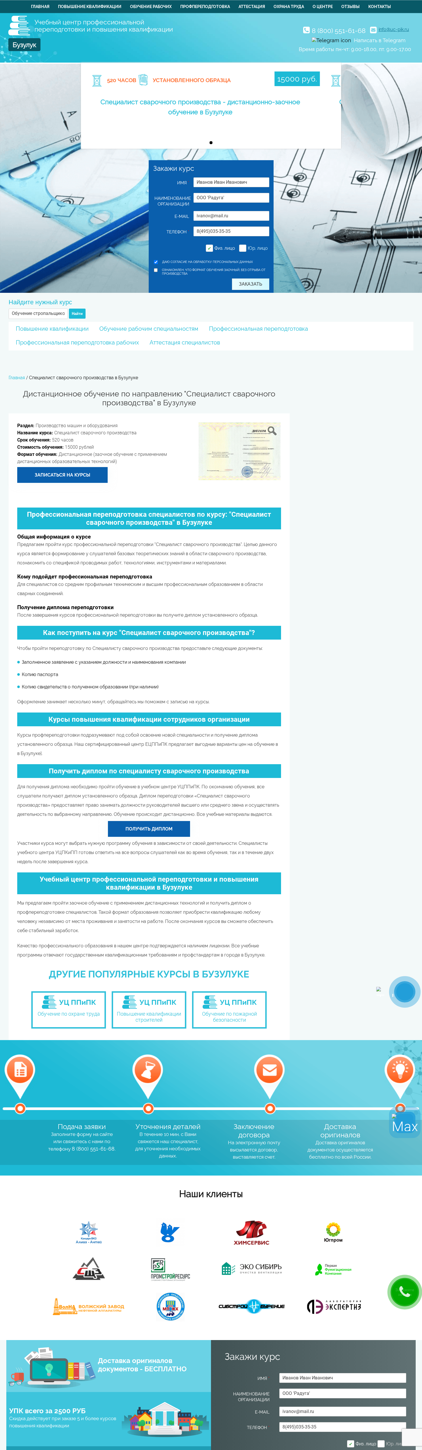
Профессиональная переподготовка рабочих (77, 342)
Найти (77, 313)
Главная (40, 6)
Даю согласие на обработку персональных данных (207, 262)
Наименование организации (171, 201)
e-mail (182, 216)
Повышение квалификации (89, 6)
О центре (323, 6)
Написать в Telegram (380, 40)
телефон (178, 232)
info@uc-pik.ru (394, 29)
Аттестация (252, 6)
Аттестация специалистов (185, 342)
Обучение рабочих (151, 6)
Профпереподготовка (205, 6)
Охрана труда (289, 6)
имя (183, 182)
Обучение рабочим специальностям (148, 328)
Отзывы (350, 6)
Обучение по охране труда (69, 1014)
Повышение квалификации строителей (149, 1017)
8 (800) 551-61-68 (339, 30)
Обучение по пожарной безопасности (229, 1017)
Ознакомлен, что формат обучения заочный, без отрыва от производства (214, 272)
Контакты (379, 6)
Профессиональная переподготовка (258, 328)
